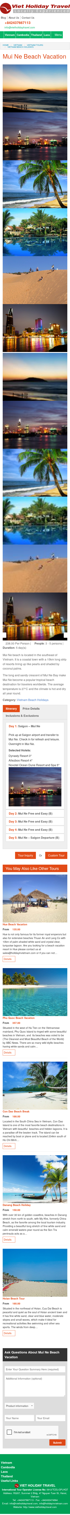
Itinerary (11, 708)
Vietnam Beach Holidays (21, 46)
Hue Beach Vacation (15, 924)
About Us (14, 17)
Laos (47, 35)
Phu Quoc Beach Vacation (19, 1018)
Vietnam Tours (35, 44)
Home (6, 44)
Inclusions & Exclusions (22, 716)
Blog (3, 17)
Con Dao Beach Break (16, 1111)
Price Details (31, 708)
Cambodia (23, 35)
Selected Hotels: (20, 750)
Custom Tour (56, 855)
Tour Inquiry (25, 855)
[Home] (35, 7)
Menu (58, 35)
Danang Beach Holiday (17, 1205)
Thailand (36, 35)
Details (8, 959)
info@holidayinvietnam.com (53, 1503)
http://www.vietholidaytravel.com (40, 1507)
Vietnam (10, 35)
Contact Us (28, 17)
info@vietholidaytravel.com (19, 27)
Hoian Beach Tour (14, 1298)
